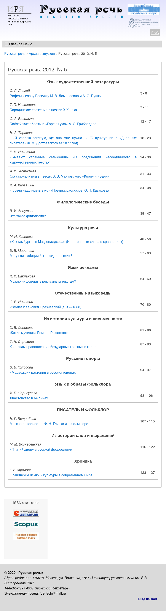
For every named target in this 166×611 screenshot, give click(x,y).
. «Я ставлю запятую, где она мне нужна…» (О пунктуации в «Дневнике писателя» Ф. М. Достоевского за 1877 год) (73, 140)
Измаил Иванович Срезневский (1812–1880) (45, 306)
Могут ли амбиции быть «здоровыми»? (41, 255)
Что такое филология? (28, 215)
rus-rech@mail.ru (53, 593)
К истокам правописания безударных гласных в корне (53, 346)
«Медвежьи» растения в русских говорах (43, 372)
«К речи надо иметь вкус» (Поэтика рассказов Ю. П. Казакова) (59, 190)
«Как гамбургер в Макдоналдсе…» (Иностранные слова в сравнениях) (66, 241)
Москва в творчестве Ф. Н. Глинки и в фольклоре (49, 423)
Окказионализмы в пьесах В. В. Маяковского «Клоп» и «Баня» (60, 176)
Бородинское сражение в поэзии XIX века (43, 109)
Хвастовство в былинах (29, 397)
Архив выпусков (42, 53)
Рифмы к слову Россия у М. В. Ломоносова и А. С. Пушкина (57, 95)
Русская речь (14, 53)
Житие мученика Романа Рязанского (39, 332)
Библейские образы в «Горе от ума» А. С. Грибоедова (53, 123)
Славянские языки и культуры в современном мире (51, 474)
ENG (155, 32)
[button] (19, 44)
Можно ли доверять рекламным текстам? (43, 281)
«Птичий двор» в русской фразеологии (41, 449)
